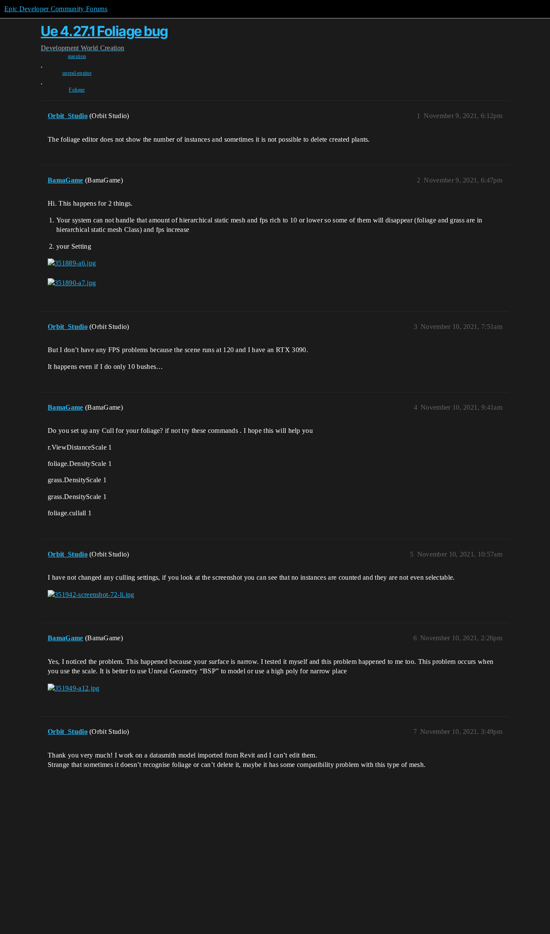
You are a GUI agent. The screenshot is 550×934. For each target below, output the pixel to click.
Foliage (77, 90)
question (77, 56)
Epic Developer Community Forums (55, 8)
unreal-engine (77, 73)
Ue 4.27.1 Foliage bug (104, 31)
